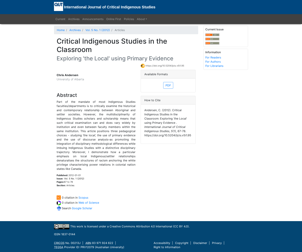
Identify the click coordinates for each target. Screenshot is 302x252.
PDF (168, 85)
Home (61, 30)
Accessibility (162, 243)
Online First (113, 19)
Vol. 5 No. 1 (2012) (97, 30)
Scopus (83, 197)
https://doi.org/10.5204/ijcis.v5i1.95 (165, 65)
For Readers (213, 57)
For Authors (213, 61)
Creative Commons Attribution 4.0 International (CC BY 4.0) (149, 226)
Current (60, 19)
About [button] (141, 19)
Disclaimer (200, 243)
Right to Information (167, 247)
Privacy (217, 243)
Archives (74, 19)
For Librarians (214, 66)
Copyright (181, 243)
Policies (129, 19)
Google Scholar (82, 208)
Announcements (92, 19)
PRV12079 (87, 247)
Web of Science (88, 202)
